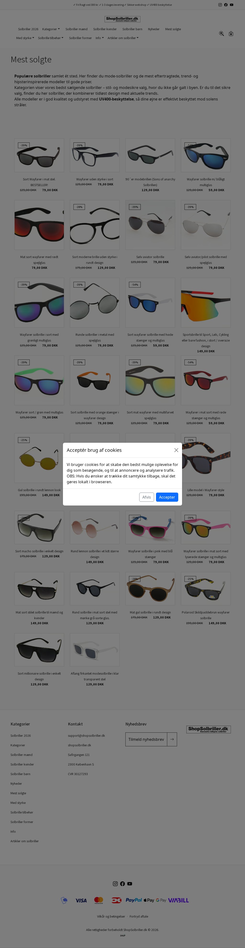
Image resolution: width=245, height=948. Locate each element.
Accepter (167, 497)
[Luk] (176, 450)
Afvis (146, 497)
